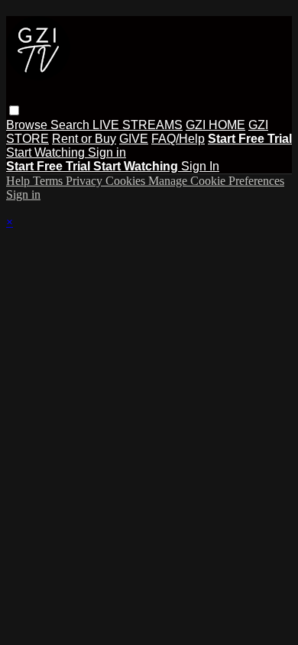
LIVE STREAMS (137, 124)
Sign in (107, 152)
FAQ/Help (178, 138)
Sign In (200, 166)
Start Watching (47, 152)
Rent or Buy (84, 138)
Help (19, 180)
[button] (14, 110)
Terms (49, 180)
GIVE (133, 138)
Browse (28, 124)
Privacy (85, 180)
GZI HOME (215, 124)
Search (71, 124)
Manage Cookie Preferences (216, 180)
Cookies (126, 180)
